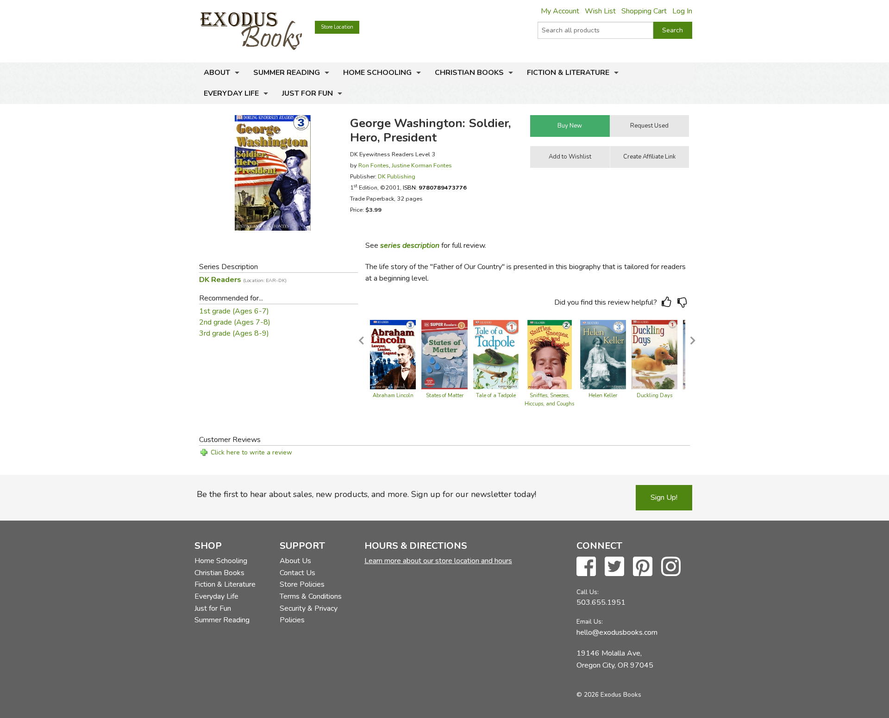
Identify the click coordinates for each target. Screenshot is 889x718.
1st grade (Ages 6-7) (234, 311)
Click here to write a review (251, 452)
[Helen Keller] (603, 354)
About (217, 73)
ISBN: (435, 187)
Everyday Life (231, 93)
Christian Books (469, 73)
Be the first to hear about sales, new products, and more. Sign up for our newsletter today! (366, 494)
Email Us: (589, 621)
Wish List (600, 11)
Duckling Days (654, 395)
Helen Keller (602, 395)
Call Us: (587, 592)
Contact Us (297, 573)
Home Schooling (377, 73)
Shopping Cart (644, 11)
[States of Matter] (444, 354)
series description (409, 245)
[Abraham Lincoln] (393, 354)
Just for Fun (307, 93)
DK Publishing (396, 176)
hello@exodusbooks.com (616, 632)
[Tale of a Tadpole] (496, 354)
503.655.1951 (601, 602)
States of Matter (444, 395)
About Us (295, 561)
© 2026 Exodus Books (608, 694)
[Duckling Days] (655, 354)
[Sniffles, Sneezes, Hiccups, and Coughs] (549, 354)
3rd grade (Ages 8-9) (234, 333)
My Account (560, 11)
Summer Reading (286, 73)
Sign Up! (664, 497)
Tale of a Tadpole (496, 395)
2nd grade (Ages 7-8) (234, 322)
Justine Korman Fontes (422, 165)
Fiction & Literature (568, 73)
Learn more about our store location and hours (438, 561)
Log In (682, 11)
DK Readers (243, 280)
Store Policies (302, 584)
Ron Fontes (373, 165)
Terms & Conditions (311, 596)
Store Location (337, 27)
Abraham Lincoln (393, 395)
